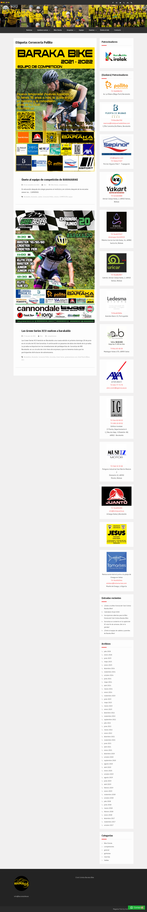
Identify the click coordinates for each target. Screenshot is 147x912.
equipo (70, 197)
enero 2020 (108, 771)
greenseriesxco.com (71, 357)
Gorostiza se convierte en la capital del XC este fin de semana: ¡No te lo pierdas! (117, 624)
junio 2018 (107, 805)
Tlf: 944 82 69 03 (116, 420)
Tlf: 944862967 (116, 275)
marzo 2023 (108, 706)
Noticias (29, 30)
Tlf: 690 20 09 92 (116, 423)
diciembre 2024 (109, 668)
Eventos (91, 30)
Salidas (106, 860)
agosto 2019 (108, 777)
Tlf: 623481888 (116, 196)
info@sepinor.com (116, 158)
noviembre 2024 (110, 672)
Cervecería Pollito (48, 197)
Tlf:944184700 (116, 120)
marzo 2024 (108, 689)
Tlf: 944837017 (116, 234)
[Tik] (131, 2)
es (3, 2)
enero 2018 (108, 815)
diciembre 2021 (109, 737)
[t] (120, 2)
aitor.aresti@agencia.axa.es (117, 388)
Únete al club (104, 30)
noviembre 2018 (109, 794)
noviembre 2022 (109, 716)
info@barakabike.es (21, 896)
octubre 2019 (108, 774)
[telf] (124, 2)
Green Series (60, 357)
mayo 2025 (108, 662)
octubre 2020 (108, 757)
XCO (23, 360)
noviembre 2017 (109, 822)
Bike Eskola (58, 30)
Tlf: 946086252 (116, 91)
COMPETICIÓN (63, 197)
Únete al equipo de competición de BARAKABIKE (50, 179)
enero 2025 (108, 665)
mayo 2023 (108, 702)
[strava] (127, 2)
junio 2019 (107, 781)
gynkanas (107, 853)
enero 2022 (108, 733)
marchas (107, 857)
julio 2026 (107, 651)
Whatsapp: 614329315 (116, 237)
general (106, 850)
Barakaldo (34, 197)
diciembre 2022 (109, 713)
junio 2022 (107, 726)
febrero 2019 (108, 788)
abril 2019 (107, 784)
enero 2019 (108, 791)
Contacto (117, 30)
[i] (116, 2)
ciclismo (56, 197)
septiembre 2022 (110, 719)
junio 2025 (107, 658)
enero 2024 (108, 692)
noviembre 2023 (109, 696)
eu (8, 2)
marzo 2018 (108, 808)
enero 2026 (108, 655)
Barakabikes (27, 357)
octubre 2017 (108, 825)
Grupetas (70, 30)
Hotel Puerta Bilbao (84, 357)
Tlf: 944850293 (116, 508)
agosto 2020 (108, 764)
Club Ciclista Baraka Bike (85, 877)
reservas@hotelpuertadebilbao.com (116, 123)
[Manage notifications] (142, 907)
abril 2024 (107, 685)
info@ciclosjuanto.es (116, 511)
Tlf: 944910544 (116, 580)
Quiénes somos (42, 30)
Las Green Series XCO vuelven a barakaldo (46, 331)
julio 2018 (107, 801)
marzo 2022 (108, 730)
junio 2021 (107, 743)
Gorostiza (53, 357)
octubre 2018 (108, 798)
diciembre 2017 (109, 818)
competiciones (63, 185)
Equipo (81, 30)
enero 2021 (108, 750)
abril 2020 (107, 767)
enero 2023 (108, 709)
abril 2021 (107, 747)
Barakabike (27, 197)
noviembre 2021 (109, 740)
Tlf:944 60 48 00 (116, 348)
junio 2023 (107, 699)
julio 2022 (107, 723)
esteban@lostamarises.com (116, 583)
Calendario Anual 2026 (112, 612)
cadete (40, 197)
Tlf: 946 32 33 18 (116, 466)
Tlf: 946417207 (116, 161)
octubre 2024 (109, 675)
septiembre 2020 (110, 760)
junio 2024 (107, 679)
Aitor (45, 185)
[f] (112, 2)
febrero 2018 (108, 811)
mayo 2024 (108, 682)
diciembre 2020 (109, 754)
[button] (136, 908)
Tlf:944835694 (116, 313)
